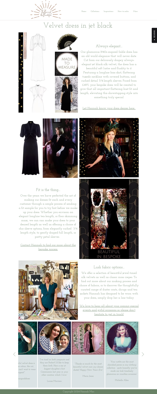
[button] (93, 11)
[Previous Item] (14, 354)
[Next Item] (143, 354)
